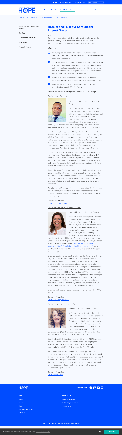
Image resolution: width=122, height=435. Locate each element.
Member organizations (66, 2)
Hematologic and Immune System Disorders (29, 27)
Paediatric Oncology (25, 47)
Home (21, 399)
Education (54, 10)
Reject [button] (100, 431)
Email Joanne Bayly (55, 375)
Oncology (22, 33)
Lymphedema (23, 42)
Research (90, 10)
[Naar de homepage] (20, 17)
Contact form (66, 406)
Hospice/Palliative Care (28, 37)
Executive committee (80, 2)
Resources (81, 10)
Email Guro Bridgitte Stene (58, 300)
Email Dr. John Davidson (57, 203)
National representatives (70, 403)
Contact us (98, 10)
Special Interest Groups (67, 10)
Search (56, 2)
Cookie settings (74, 423)
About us (46, 10)
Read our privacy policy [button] (43, 432)
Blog (20, 406)
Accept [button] (112, 432)
